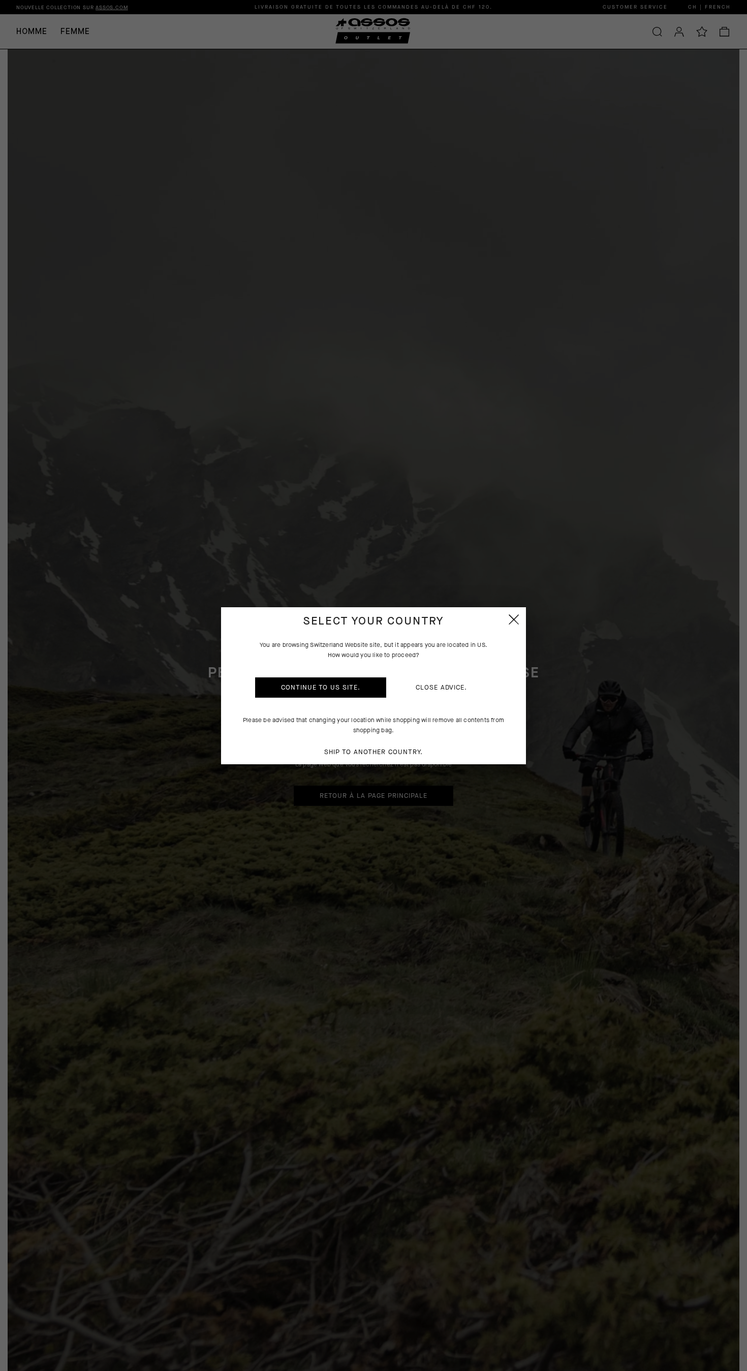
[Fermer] (514, 619)
